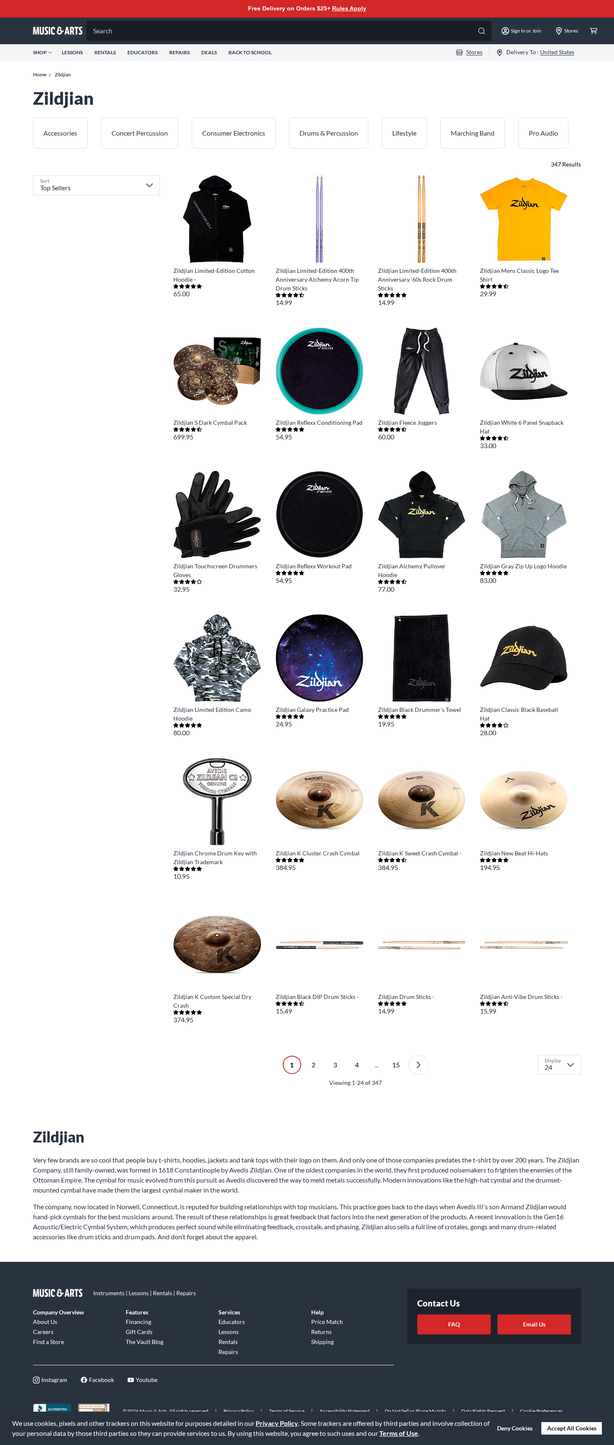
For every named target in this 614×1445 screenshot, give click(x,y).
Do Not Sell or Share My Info (415, 1411)
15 (396, 1065)
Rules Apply (349, 8)
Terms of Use (398, 1433)
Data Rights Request (483, 1411)
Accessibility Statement (345, 1411)
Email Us (534, 1324)
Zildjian (63, 74)
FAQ (454, 1324)
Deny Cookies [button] (515, 1428)
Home (39, 74)
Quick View (217, 248)
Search (102, 31)
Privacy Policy (277, 1423)
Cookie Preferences (541, 1411)
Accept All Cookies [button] (571, 1428)
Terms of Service (286, 1411)
